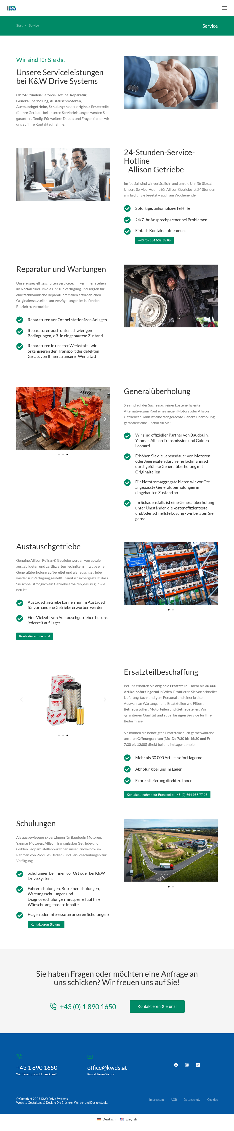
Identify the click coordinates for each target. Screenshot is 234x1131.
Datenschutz (192, 1099)
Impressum (156, 1099)
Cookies (212, 1099)
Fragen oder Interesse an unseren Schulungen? (68, 914)
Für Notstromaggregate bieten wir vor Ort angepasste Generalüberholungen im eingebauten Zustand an (172, 487)
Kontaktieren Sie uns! (46, 924)
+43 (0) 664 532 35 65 (154, 240)
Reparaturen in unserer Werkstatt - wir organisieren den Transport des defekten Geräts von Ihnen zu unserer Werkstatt (63, 351)
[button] (224, 8)
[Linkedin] (198, 1065)
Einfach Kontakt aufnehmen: (160, 230)
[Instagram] (187, 1065)
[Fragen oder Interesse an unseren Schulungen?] (19, 915)
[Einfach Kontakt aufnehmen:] (127, 231)
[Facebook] (176, 1065)
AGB (174, 1099)
